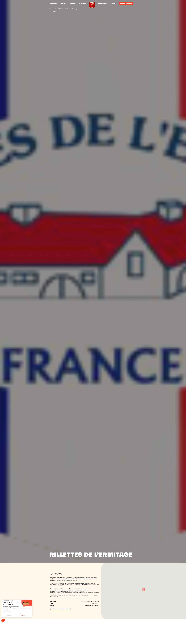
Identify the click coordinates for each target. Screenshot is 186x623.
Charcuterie (56, 573)
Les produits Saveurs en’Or (60, 609)
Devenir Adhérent (126, 3)
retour (53, 11)
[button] (143, 589)
